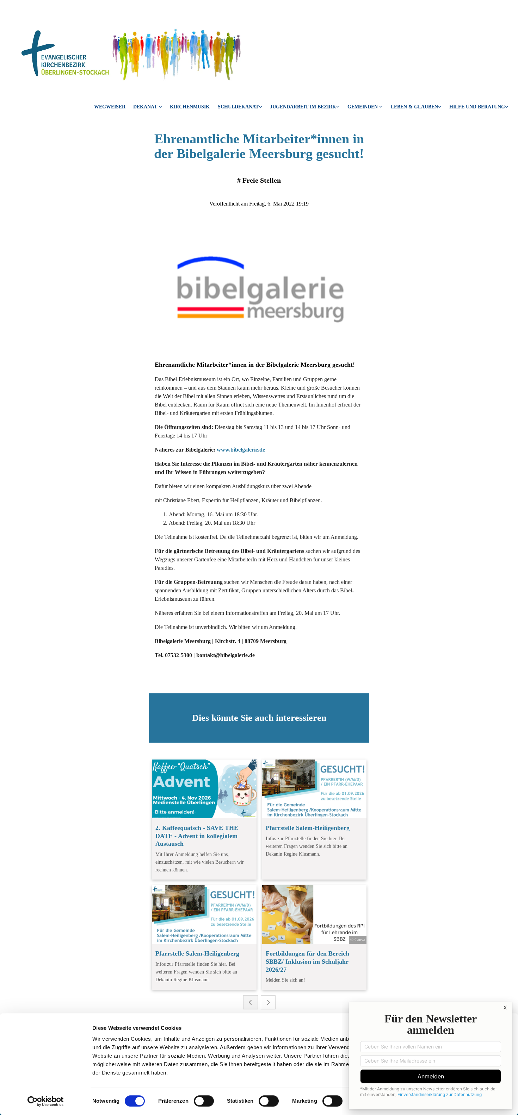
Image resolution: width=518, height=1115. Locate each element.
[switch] (204, 1101)
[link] (147, 107)
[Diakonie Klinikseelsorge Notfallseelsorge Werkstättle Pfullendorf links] (506, 107)
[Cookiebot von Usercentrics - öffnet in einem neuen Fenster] (45, 1101)
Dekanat (146, 106)
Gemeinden (363, 106)
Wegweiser (109, 106)
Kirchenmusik (190, 106)
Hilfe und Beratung (477, 106)
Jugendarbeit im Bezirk (303, 106)
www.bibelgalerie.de (241, 450)
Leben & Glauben (414, 106)
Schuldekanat (238, 106)
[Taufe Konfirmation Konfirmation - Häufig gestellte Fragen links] (440, 107)
